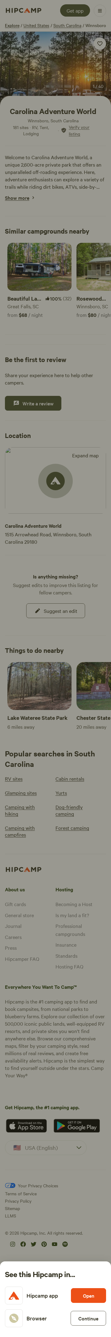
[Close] (55, 668)
